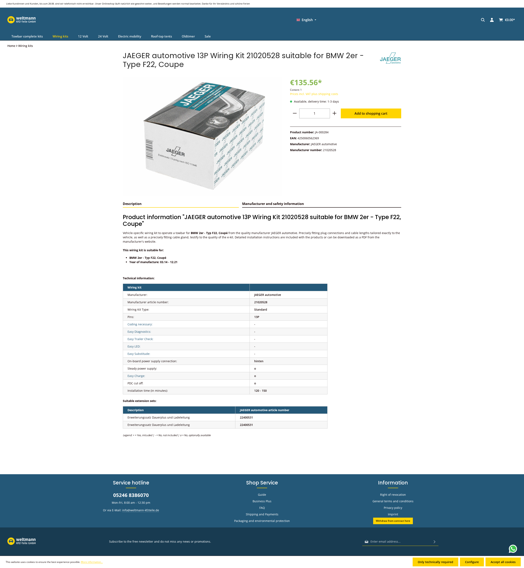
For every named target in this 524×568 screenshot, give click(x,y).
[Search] (355, 20)
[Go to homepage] (404, 20)
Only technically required (435, 562)
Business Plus (262, 501)
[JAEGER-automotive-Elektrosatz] (202, 136)
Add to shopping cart (371, 113)
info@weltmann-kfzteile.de (140, 510)
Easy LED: (134, 346)
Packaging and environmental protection (262, 521)
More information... (92, 562)
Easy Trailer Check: (140, 339)
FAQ (262, 508)
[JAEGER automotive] (390, 60)
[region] (202, 136)
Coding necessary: (140, 324)
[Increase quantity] (334, 113)
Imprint (393, 514)
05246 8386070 (131, 495)
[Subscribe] (434, 541)
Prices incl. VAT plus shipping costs (314, 94)
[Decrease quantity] (294, 113)
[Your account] (364, 20)
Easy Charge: (136, 376)
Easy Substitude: (139, 354)
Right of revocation (393, 495)
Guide (262, 495)
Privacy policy (393, 508)
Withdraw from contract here (393, 521)
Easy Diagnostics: (139, 332)
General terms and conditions (393, 501)
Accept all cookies (503, 562)
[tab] (181, 204)
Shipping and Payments (262, 514)
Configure (472, 562)
